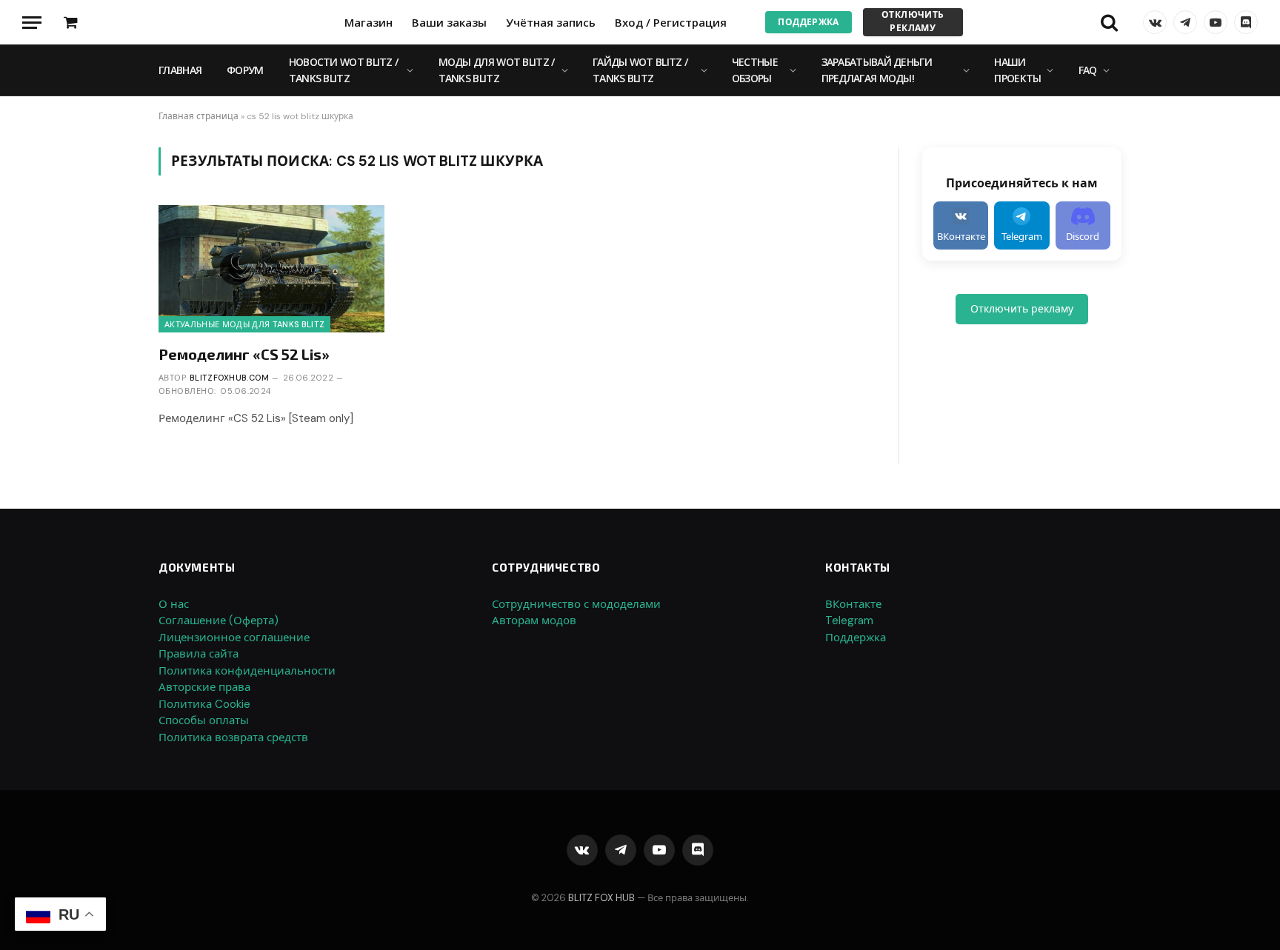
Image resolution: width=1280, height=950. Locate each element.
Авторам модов (534, 620)
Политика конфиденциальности (247, 670)
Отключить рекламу (912, 21)
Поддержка (808, 22)
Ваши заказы (449, 22)
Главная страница (199, 116)
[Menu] (31, 22)
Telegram (849, 620)
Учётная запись (551, 22)
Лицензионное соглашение (234, 637)
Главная (180, 70)
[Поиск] (1109, 22)
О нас (174, 604)
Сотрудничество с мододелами (576, 604)
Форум (245, 70)
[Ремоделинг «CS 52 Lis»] (271, 268)
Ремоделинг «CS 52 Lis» (244, 354)
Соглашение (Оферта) (219, 620)
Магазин (368, 22)
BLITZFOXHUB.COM (230, 377)
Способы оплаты (204, 720)
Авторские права (204, 687)
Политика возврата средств (233, 737)
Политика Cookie (204, 704)
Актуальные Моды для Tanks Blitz (244, 324)
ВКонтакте (853, 604)
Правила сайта (199, 653)
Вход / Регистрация (671, 22)
